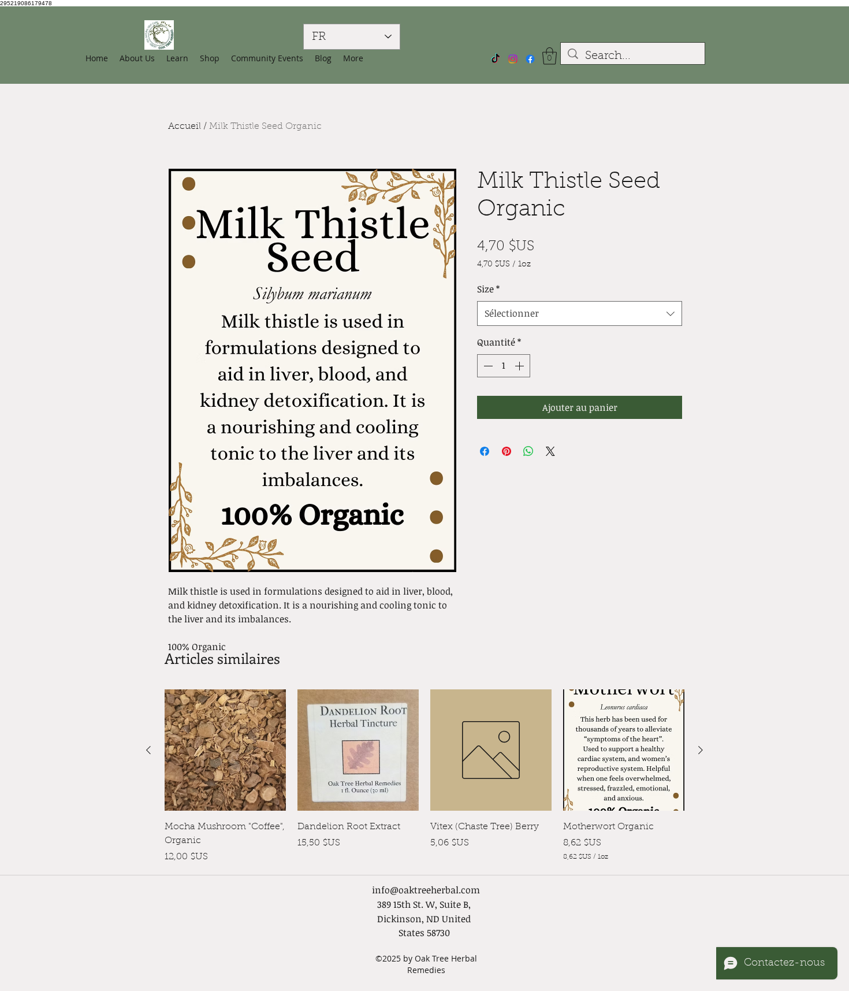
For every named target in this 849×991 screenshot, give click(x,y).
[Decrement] (487, 366)
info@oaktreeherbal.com (426, 890)
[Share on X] (550, 451)
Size (488, 289)
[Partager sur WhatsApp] (528, 451)
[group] (425, 776)
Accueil (184, 126)
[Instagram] (513, 59)
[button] (209, 58)
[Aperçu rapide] (225, 750)
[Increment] (520, 366)
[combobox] (579, 313)
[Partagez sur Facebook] (484, 451)
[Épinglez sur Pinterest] (506, 451)
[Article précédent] (148, 750)
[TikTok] (495, 59)
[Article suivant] (701, 750)
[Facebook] (530, 59)
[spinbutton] (503, 366)
